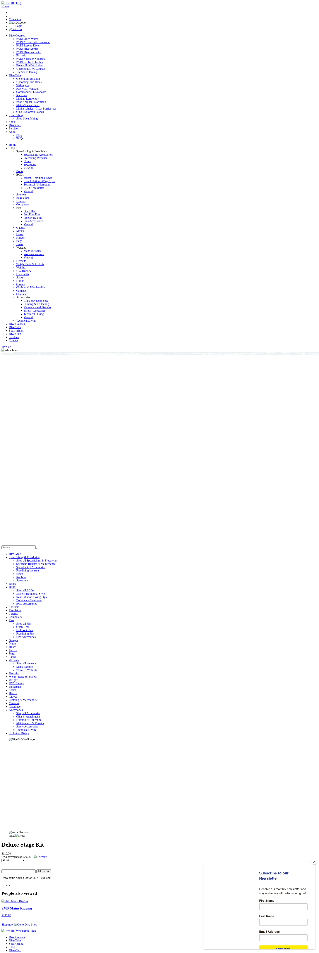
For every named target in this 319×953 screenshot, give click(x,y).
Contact (13, 340)
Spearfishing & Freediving (24, 557)
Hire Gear (14, 553)
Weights (21, 267)
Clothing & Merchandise (30, 287)
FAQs (19, 138)
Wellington (22, 85)
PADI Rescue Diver (28, 45)
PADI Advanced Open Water (33, 42)
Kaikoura (21, 95)
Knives (20, 237)
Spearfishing (16, 115)
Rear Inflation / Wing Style (39, 181)
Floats (27, 161)
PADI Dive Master (27, 48)
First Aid (21, 55)
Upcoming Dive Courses (30, 68)
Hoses (19, 234)
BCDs (12, 587)
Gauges (20, 227)
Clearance (22, 294)
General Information (28, 78)
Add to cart (44, 871)
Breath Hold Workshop (29, 65)
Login (18, 25)
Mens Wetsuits (32, 250)
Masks (20, 231)
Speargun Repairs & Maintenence (36, 563)
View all (28, 167)
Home (12, 144)
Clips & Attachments (36, 300)
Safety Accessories (34, 310)
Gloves (20, 284)
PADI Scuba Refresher (29, 62)
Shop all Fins (24, 623)
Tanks (19, 244)
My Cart (6, 346)
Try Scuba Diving (26, 72)
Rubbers (21, 577)
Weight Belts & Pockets (30, 264)
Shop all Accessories (28, 713)
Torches (20, 201)
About (12, 131)
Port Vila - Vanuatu (27, 88)
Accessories (16, 709)
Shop (12, 121)
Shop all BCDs (25, 590)
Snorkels (21, 194)
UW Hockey (23, 270)
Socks (19, 277)
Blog (19, 135)
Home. (5, 6)
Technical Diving (34, 314)
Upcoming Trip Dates (29, 82)
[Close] (314, 861)
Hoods (20, 280)
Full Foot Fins (32, 214)
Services (14, 128)
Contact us (15, 19)
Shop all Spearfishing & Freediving (36, 560)
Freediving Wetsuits (35, 158)
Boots (19, 171)
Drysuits (21, 260)
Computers (22, 204)
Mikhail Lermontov (27, 98)
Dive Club (15, 125)
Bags (19, 240)
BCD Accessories (34, 187)
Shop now (7, 924)
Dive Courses (17, 35)
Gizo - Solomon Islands (30, 111)
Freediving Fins (33, 217)
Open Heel (30, 211)
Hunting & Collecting (36, 304)
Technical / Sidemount (37, 184)
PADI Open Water (27, 38)
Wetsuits (14, 660)
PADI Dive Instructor (28, 52)
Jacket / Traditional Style (38, 177)
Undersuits (22, 274)
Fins (11, 620)
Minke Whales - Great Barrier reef (36, 108)
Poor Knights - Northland (31, 101)
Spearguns (30, 164)
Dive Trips (15, 75)
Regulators (22, 197)
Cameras (21, 290)
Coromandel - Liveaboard (31, 91)
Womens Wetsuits (34, 254)
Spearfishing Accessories (38, 154)
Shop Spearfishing (27, 118)
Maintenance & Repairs (37, 307)
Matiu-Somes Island (28, 105)
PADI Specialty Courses (30, 58)
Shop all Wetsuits (26, 663)
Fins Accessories (33, 221)
